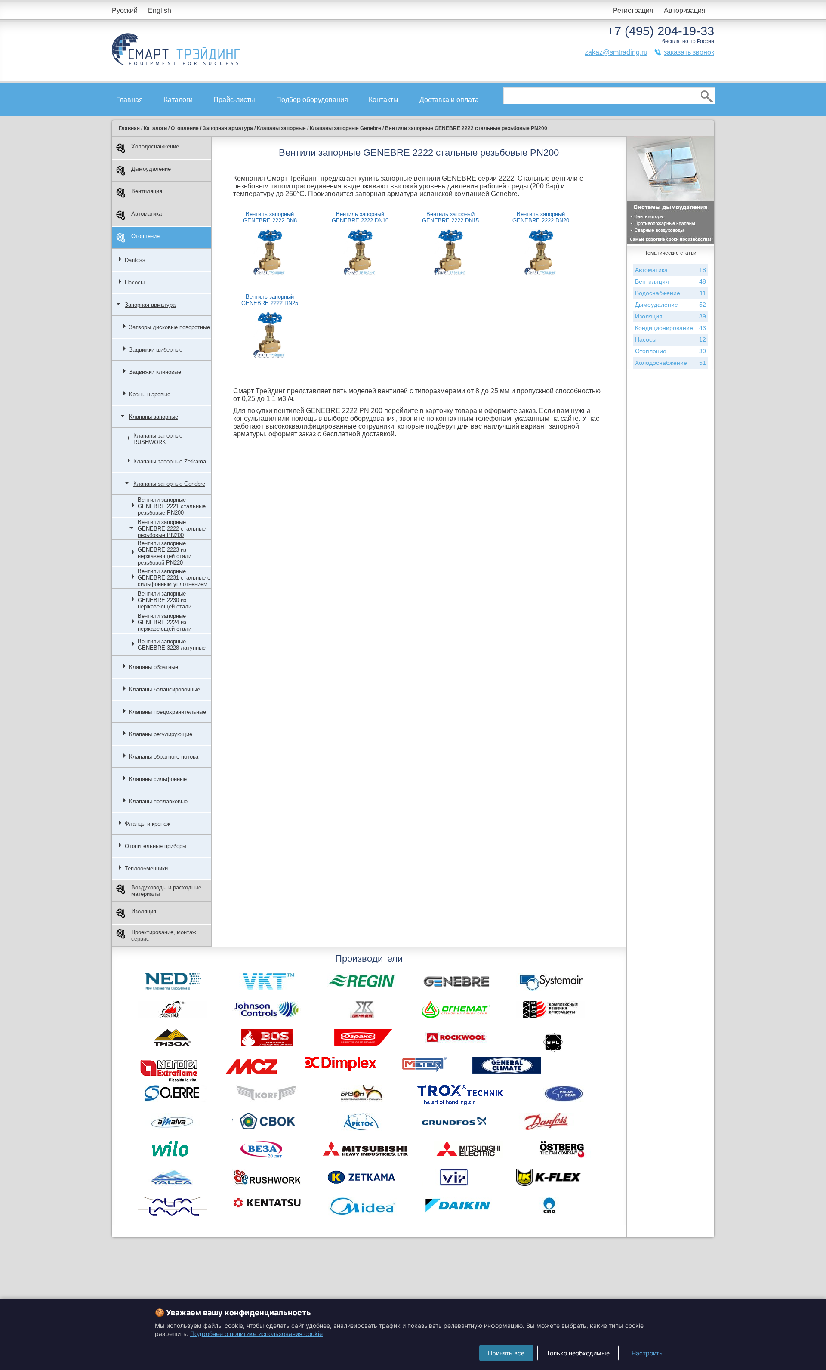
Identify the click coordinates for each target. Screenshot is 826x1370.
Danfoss (135, 260)
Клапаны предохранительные (167, 712)
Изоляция (143, 911)
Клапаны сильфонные (158, 779)
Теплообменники (146, 868)
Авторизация (685, 10)
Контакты (383, 99)
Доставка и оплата (449, 99)
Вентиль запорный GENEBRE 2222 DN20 (540, 217)
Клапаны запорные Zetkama (169, 461)
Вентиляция (146, 191)
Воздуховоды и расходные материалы (166, 890)
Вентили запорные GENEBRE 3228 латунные (172, 644)
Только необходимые (578, 1353)
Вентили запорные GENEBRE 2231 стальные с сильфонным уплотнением (174, 577)
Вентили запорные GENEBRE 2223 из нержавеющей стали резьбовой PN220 (164, 553)
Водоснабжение (670, 293)
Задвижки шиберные (155, 349)
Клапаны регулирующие (160, 734)
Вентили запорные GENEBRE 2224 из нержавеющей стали (164, 622)
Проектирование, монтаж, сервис (164, 935)
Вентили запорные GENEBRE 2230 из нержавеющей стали (164, 600)
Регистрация (633, 10)
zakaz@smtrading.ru (616, 52)
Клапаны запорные (153, 416)
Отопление (145, 236)
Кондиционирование (670, 327)
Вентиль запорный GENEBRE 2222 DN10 (360, 217)
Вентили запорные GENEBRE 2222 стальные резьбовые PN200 (172, 528)
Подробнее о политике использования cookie (256, 1333)
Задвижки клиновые (155, 372)
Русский (125, 10)
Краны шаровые (149, 394)
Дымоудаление (151, 169)
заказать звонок (689, 52)
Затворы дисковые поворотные (169, 327)
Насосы (135, 282)
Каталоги (178, 99)
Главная (129, 99)
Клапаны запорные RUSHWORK (157, 438)
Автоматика (146, 213)
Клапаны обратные (153, 667)
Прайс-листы (234, 99)
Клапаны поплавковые (158, 801)
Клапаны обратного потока (163, 756)
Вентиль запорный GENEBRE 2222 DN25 (269, 299)
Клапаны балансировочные (164, 689)
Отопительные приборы (155, 846)
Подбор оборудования (312, 99)
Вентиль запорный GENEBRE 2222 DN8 (270, 217)
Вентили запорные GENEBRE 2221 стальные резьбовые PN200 (172, 506)
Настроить (647, 1353)
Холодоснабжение (155, 146)
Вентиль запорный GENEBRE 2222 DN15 (450, 217)
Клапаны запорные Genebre (169, 484)
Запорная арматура (150, 305)
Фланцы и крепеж (147, 824)
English (159, 10)
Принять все (506, 1353)
